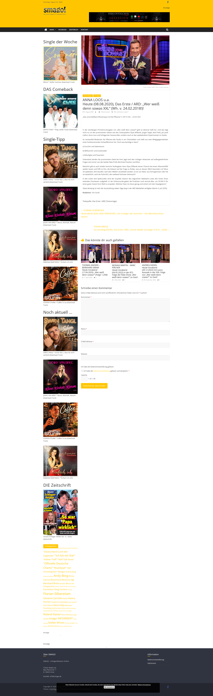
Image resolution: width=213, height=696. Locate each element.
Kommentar (86, 297)
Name (84, 329)
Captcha (84, 375)
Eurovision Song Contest (55, 589)
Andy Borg (61, 576)
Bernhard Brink (51, 583)
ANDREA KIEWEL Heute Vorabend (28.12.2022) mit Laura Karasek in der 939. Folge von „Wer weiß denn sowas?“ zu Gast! (153, 271)
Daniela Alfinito (65, 583)
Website (84, 354)
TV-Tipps (97, 96)
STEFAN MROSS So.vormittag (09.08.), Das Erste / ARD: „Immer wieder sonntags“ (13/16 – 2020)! (132, 228)
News (52, 30)
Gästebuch (73, 30)
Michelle (56, 611)
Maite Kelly (58, 605)
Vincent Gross (53, 626)
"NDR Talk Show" (65, 559)
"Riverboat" (59, 567)
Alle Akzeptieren (109, 687)
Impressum (152, 663)
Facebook (62, 30)
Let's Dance (48, 605)
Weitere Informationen (144, 685)
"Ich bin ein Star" (65, 555)
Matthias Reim (56, 608)
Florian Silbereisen (57, 593)
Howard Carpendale (59, 602)
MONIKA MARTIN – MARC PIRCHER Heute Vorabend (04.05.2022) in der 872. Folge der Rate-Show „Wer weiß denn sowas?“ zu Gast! (125, 271)
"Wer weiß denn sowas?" (121, 112)
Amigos (61, 571)
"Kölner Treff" (50, 559)
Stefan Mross (56, 622)
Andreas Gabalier (48, 576)
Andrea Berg (71, 572)
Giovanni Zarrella (52, 598)
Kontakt (84, 30)
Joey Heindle (72, 602)
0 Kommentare (105, 112)
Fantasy (70, 589)
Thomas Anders (70, 623)
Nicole (61, 611)
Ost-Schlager (88, 96)
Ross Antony (66, 614)
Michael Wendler (48, 611)
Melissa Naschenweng (69, 608)
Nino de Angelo (67, 611)
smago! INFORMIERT (61, 618)
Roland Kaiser (52, 614)
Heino (64, 598)
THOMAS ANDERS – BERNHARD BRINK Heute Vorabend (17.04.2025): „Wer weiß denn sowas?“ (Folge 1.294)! (95, 270)
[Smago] (45, 29)
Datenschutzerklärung (101, 371)
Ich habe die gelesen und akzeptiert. (106, 371)
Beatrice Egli (68, 579)
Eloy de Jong (71, 586)
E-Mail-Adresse (87, 341)
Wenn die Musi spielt (66, 626)
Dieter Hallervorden (61, 586)
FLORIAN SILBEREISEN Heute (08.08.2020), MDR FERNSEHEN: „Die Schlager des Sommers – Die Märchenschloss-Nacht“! (122, 213)
